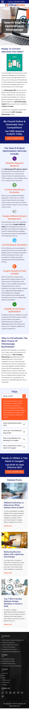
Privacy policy (6, 680)
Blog (3, 675)
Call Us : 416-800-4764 (14, 138)
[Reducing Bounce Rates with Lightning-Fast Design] (14, 540)
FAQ (3, 678)
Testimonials (5, 682)
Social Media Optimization (9, 649)
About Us (4, 673)
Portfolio (4, 684)
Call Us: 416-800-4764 (16, 2)
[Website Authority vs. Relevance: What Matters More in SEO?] (14, 491)
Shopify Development (8, 642)
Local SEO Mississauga (8, 647)
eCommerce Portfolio (8, 661)
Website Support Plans (8, 663)
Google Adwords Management (11, 651)
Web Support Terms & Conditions (11, 666)
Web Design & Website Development (13, 640)
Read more (8, 526)
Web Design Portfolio (8, 659)
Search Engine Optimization (10, 644)
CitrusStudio (19, 703)
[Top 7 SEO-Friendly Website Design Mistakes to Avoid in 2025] (14, 587)
